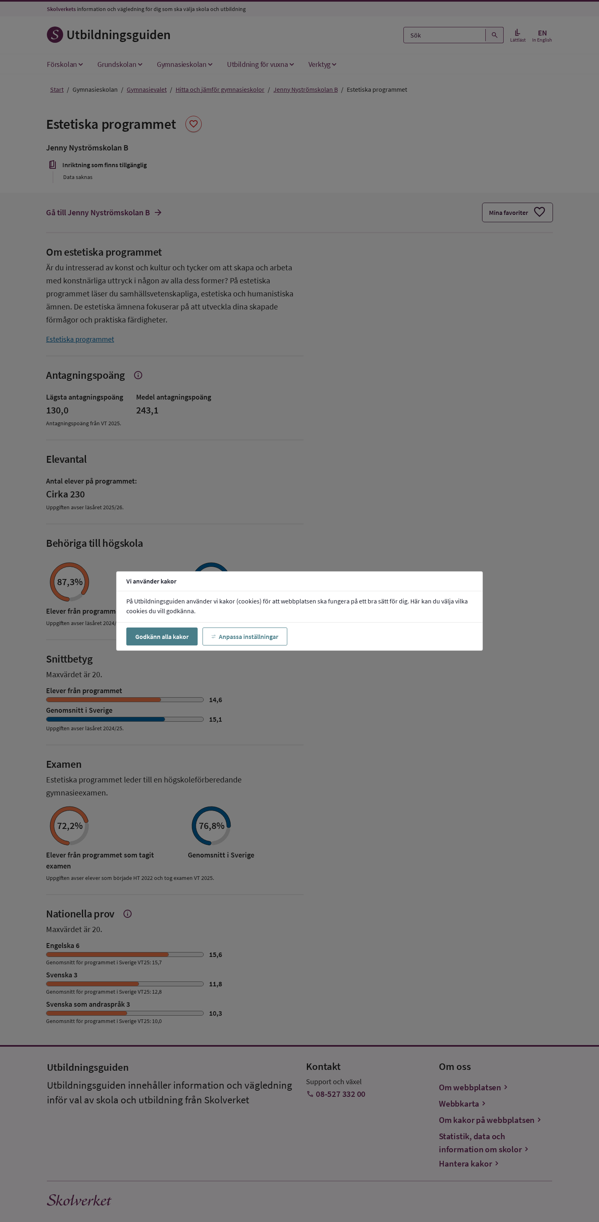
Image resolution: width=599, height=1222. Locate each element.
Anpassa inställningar (248, 636)
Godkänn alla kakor (162, 636)
